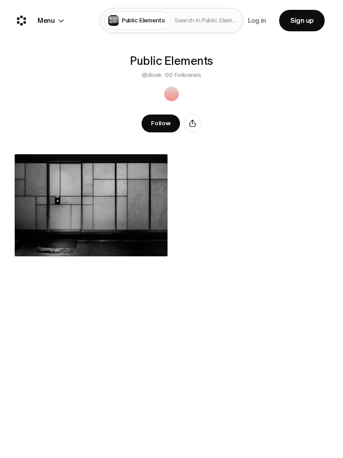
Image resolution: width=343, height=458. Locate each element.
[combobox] (207, 21)
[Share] (192, 123)
